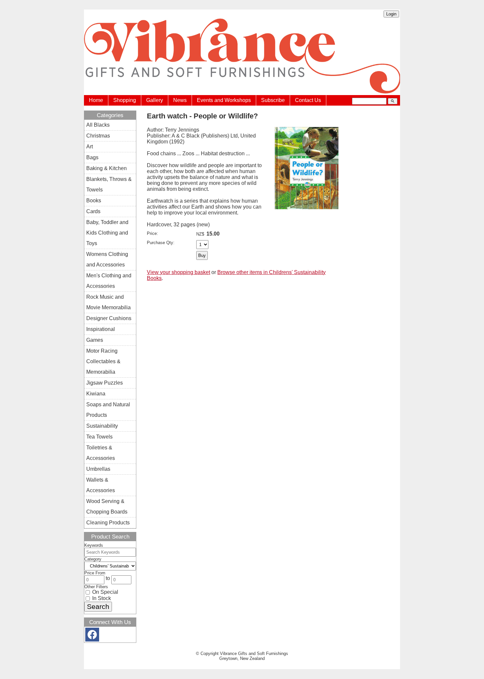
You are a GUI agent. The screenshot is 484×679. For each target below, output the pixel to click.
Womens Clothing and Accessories (107, 259)
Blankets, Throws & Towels (109, 184)
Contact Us (308, 100)
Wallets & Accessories (100, 485)
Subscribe (273, 100)
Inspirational (100, 329)
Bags (92, 157)
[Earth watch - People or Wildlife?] (306, 207)
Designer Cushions (108, 318)
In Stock (101, 598)
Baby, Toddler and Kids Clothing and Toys (107, 232)
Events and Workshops (224, 100)
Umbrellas (98, 469)
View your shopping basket (178, 272)
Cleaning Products (108, 522)
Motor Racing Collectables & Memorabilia (103, 361)
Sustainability (102, 426)
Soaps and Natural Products (108, 410)
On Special (104, 592)
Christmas (98, 135)
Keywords (93, 545)
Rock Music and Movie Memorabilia (108, 302)
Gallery (154, 100)
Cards (93, 211)
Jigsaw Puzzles (104, 383)
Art (89, 146)
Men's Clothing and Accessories (108, 281)
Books (93, 200)
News (180, 100)
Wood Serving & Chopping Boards (106, 506)
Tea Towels (99, 437)
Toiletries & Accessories (100, 453)
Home (96, 100)
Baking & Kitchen (106, 168)
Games (94, 340)
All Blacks (98, 125)
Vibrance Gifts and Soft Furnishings (254, 653)
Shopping (124, 100)
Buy (202, 255)
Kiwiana (95, 393)
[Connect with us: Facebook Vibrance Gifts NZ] (92, 636)
